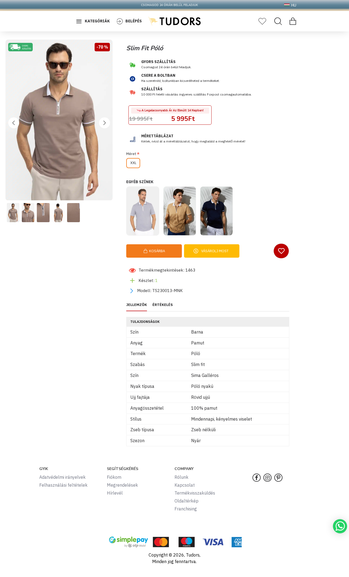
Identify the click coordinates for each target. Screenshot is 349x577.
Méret (131, 153)
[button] (13, 122)
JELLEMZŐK (136, 305)
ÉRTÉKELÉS (162, 305)
